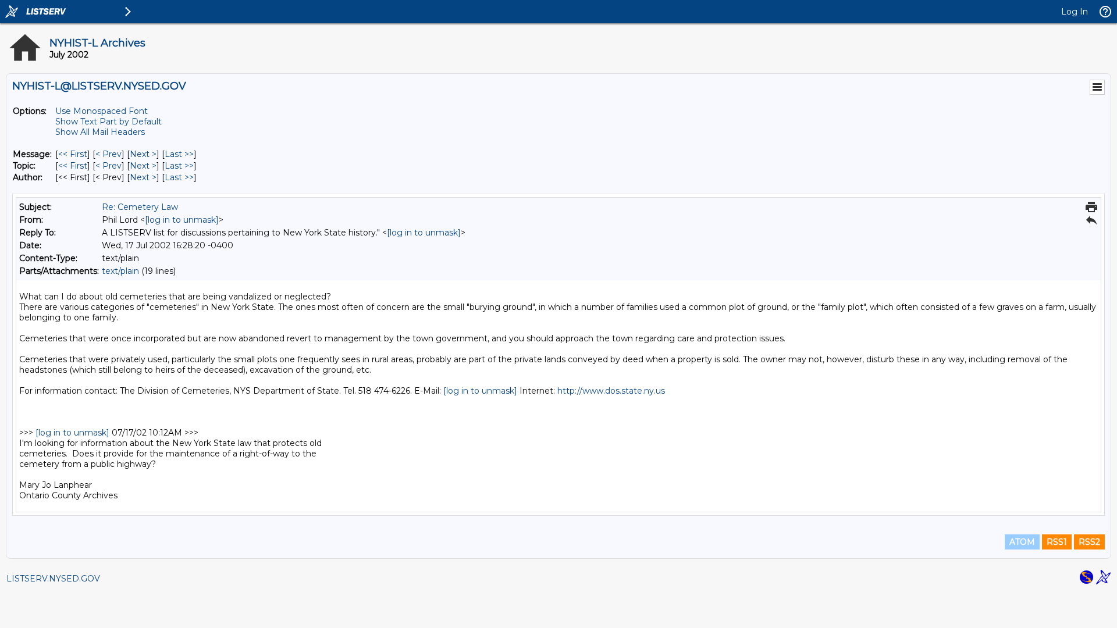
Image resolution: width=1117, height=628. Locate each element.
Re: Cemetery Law (140, 207)
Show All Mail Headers (100, 132)
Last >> (179, 154)
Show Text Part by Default (108, 121)
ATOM (1022, 542)
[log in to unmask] (182, 220)
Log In (1074, 11)
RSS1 (1057, 542)
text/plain (120, 271)
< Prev (108, 154)
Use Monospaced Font (101, 111)
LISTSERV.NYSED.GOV (53, 578)
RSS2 (1089, 542)
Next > (143, 154)
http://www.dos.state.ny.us (611, 391)
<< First (72, 154)
